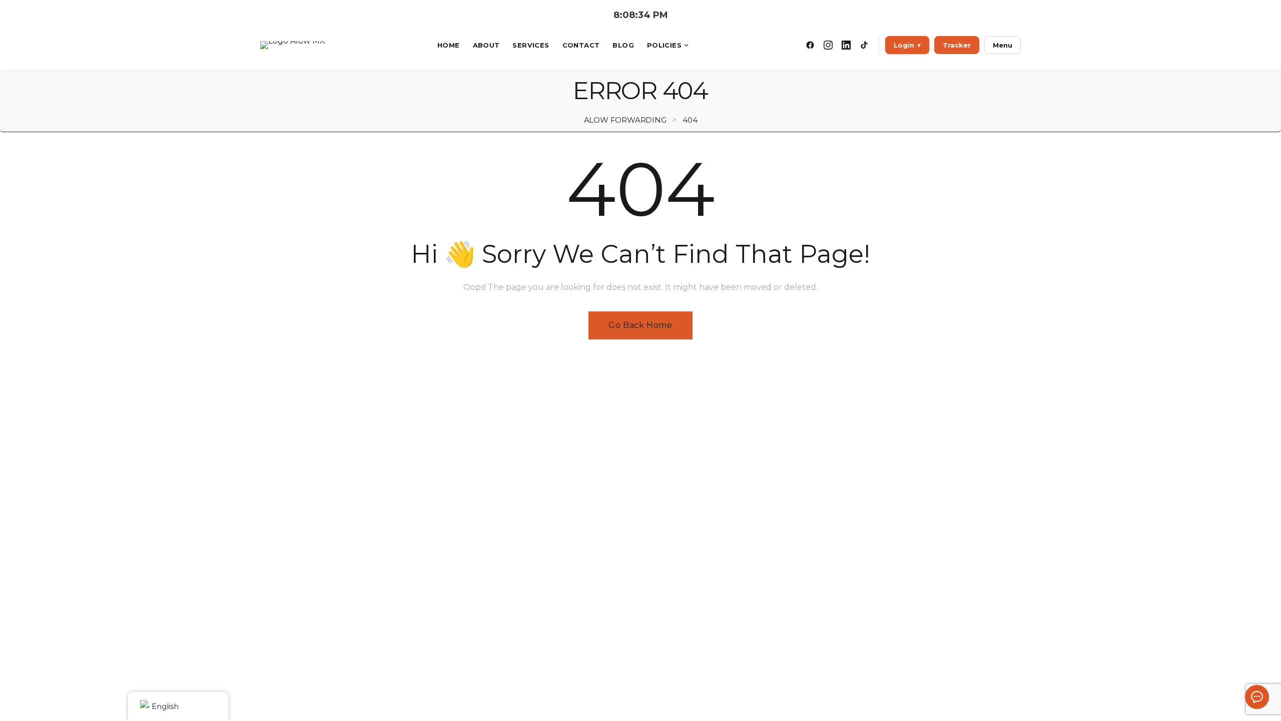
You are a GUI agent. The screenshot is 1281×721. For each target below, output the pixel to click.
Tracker (957, 45)
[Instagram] (828, 45)
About (486, 45)
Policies (664, 45)
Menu (1002, 45)
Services (530, 45)
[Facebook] (810, 45)
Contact (581, 45)
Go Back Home (640, 325)
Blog (623, 45)
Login (907, 45)
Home (448, 45)
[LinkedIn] (846, 45)
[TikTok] (864, 45)
